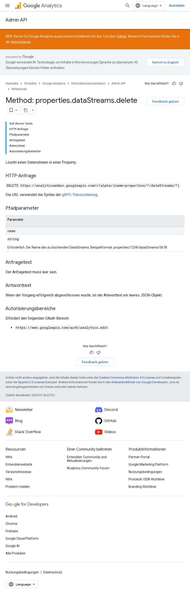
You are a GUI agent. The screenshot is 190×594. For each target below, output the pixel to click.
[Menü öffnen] (7, 5)
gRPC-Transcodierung (79, 195)
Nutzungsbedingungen (145, 472)
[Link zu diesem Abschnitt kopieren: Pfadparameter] (43, 208)
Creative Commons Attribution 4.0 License (127, 377)
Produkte (30, 83)
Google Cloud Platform (22, 538)
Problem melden (18, 486)
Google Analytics (53, 83)
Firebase (12, 531)
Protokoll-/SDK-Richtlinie (147, 479)
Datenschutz (52, 572)
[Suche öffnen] (127, 5)
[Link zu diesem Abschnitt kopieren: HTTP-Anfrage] (40, 176)
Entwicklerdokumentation (88, 83)
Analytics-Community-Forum (88, 468)
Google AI (12, 546)
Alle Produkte (15, 553)
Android (11, 516)
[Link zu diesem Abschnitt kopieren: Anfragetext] (36, 262)
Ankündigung (21, 42)
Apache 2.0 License (31, 382)
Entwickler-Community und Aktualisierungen (87, 459)
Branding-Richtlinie (142, 486)
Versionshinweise (18, 472)
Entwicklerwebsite (19, 464)
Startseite (12, 83)
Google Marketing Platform (148, 464)
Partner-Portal (139, 457)
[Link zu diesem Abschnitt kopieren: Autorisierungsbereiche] (60, 309)
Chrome (11, 524)
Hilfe (9, 457)
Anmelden (176, 5)
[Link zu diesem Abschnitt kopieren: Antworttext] (36, 286)
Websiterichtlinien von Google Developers (139, 382)
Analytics (51, 6)
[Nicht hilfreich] (180, 83)
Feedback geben (165, 101)
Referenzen (19, 89)
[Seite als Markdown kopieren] (26, 110)
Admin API (16, 20)
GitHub (122, 36)
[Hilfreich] (174, 83)
